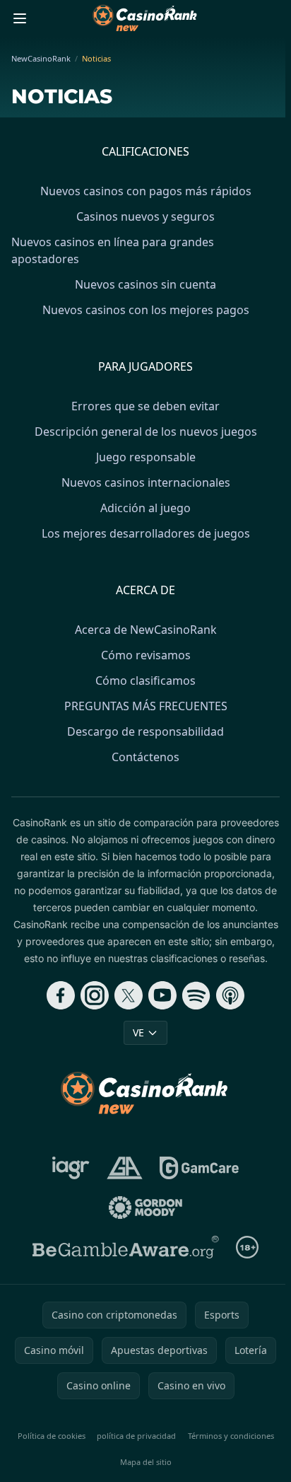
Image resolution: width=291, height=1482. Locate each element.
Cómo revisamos (146, 655)
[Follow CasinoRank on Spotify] (196, 995)
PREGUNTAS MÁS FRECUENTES (145, 706)
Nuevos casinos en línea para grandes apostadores (112, 250)
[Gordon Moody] (145, 1207)
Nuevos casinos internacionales (145, 482)
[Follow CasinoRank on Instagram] (95, 995)
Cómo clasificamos (145, 680)
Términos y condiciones (231, 1435)
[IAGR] (71, 1168)
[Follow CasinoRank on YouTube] (162, 995)
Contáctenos (145, 757)
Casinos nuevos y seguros (145, 216)
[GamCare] (199, 1168)
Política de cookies (51, 1435)
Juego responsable (146, 457)
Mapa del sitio (146, 1462)
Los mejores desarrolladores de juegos (146, 533)
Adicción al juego (145, 508)
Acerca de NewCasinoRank (146, 629)
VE (138, 1032)
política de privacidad (136, 1435)
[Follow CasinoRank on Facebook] (61, 995)
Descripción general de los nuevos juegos (146, 431)
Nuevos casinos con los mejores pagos (145, 310)
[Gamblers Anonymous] (125, 1168)
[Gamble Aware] (125, 1247)
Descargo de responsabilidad (145, 731)
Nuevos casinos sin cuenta (145, 284)
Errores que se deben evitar (145, 406)
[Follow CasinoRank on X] (128, 995)
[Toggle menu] (20, 18)
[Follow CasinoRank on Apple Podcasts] (230, 995)
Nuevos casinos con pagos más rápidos (145, 191)
